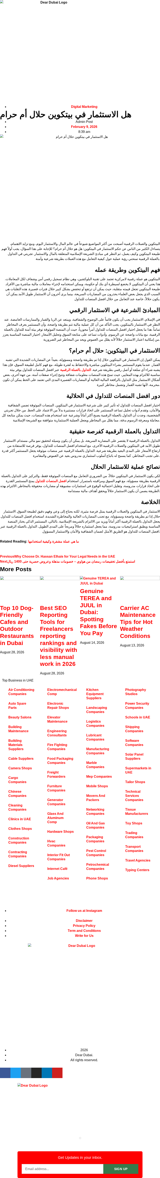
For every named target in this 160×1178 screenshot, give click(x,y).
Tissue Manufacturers (136, 811)
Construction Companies (18, 840)
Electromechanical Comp (62, 692)
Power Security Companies (137, 705)
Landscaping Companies (96, 710)
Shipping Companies (134, 729)
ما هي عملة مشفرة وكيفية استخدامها (53, 541)
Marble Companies (95, 765)
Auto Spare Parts (17, 705)
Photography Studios (135, 692)
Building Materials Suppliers (16, 745)
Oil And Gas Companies (95, 825)
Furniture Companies (56, 788)
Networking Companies (95, 811)
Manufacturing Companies (97, 751)
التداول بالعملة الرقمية (75, 370)
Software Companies (134, 743)
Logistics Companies (95, 723)
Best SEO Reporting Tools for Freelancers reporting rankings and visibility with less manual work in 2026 (58, 636)
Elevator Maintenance (57, 719)
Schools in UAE (137, 717)
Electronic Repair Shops (58, 705)
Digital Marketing (84, 106)
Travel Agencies (137, 860)
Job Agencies (58, 878)
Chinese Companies (17, 794)
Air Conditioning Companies (21, 692)
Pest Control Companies (96, 853)
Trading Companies (134, 835)
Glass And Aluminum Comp (55, 818)
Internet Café (57, 869)
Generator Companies (56, 802)
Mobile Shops (97, 786)
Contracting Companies (17, 854)
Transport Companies (134, 849)
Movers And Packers (95, 798)
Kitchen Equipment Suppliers (95, 694)
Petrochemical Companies (97, 867)
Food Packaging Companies (60, 761)
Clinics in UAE (19, 819)
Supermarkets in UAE (138, 770)
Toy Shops (133, 823)
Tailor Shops (135, 782)
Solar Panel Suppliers (134, 756)
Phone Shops (97, 878)
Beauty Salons (19, 717)
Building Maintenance (18, 729)
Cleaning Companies (17, 807)
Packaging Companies (95, 839)
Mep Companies (99, 776)
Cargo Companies (17, 780)
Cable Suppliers (21, 758)
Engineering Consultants (57, 733)
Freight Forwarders (56, 774)
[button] (80, 1138)
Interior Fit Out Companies (58, 857)
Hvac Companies (56, 843)
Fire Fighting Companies (57, 747)
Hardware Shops (60, 831)
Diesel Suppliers (21, 866)
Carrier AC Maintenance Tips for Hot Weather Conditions (138, 622)
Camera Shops (20, 768)
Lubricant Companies (95, 737)
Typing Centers (137, 870)
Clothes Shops (20, 828)
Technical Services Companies (134, 796)
